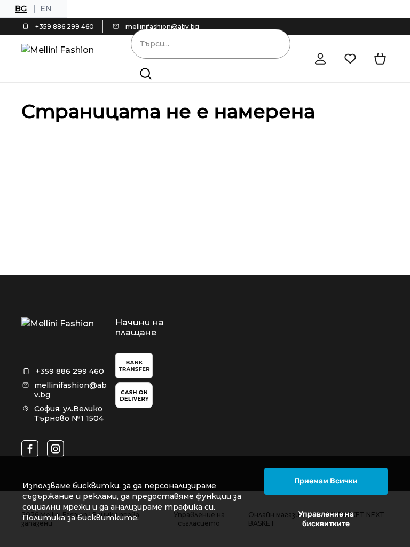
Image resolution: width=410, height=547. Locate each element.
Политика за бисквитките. (80, 517)
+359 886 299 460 (64, 26)
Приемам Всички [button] (326, 481)
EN (46, 8)
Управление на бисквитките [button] (326, 519)
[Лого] (61, 58)
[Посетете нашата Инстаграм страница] (55, 448)
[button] (146, 74)
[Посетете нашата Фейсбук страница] (29, 448)
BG (21, 8)
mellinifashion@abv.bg (162, 26)
